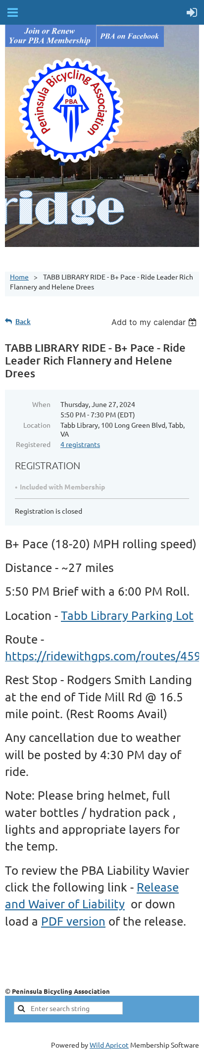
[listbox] (155, 322)
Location (37, 424)
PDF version (73, 921)
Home (19, 276)
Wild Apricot (109, 1044)
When (41, 404)
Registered (33, 444)
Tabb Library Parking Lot (127, 615)
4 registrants (80, 444)
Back (23, 321)
